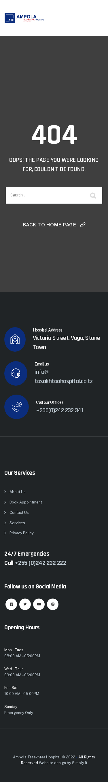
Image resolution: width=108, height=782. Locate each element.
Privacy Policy (22, 533)
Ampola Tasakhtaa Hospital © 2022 (44, 757)
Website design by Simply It (63, 763)
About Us (18, 492)
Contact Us (19, 512)
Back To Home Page (49, 225)
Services (17, 523)
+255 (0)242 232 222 (40, 563)
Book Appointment (26, 502)
